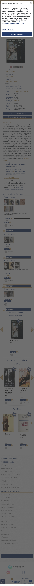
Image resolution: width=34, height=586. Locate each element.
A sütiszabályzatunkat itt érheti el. (14, 22)
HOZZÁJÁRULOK (17, 34)
